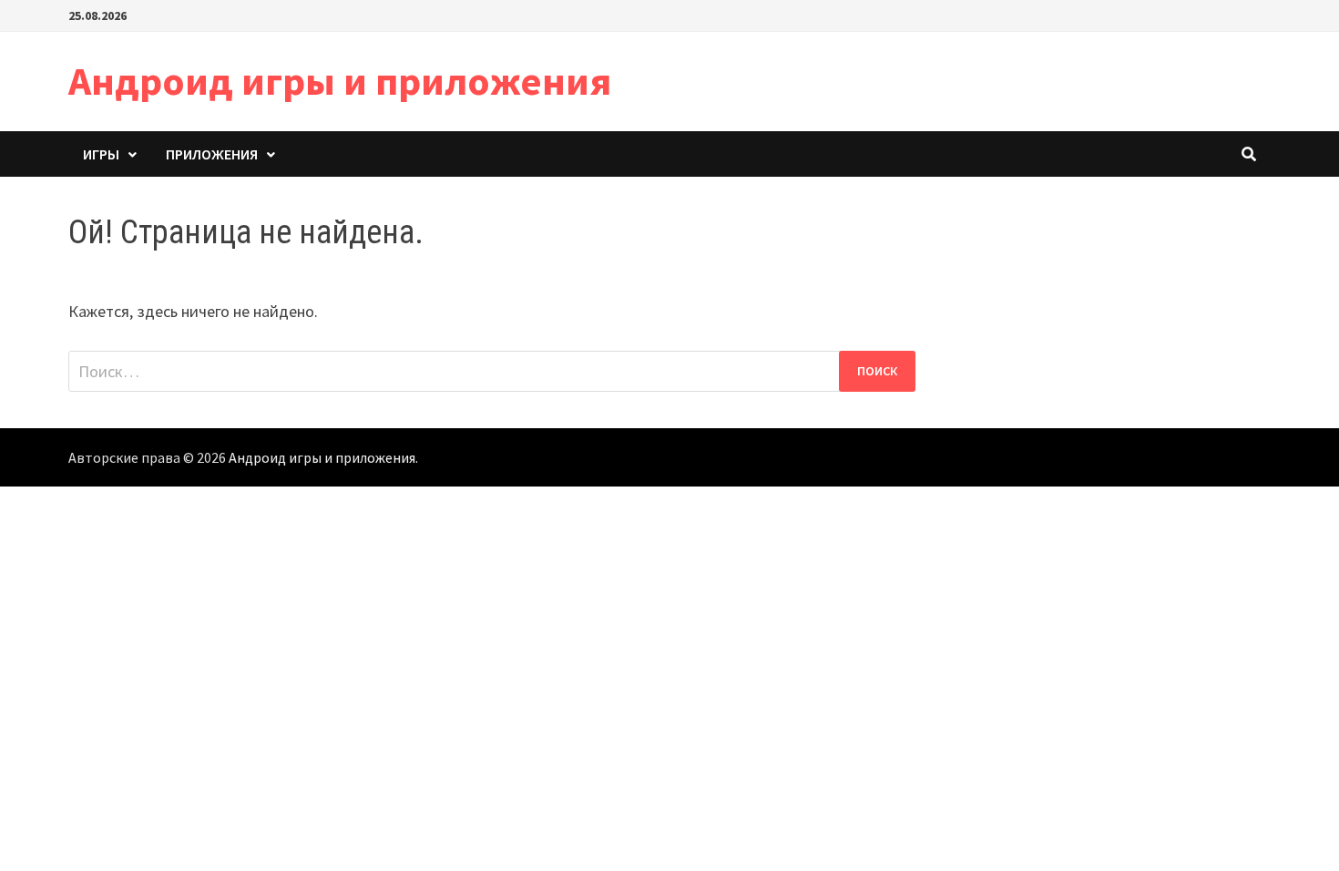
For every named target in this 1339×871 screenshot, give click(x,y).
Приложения (212, 154)
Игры (101, 154)
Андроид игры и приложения (339, 81)
